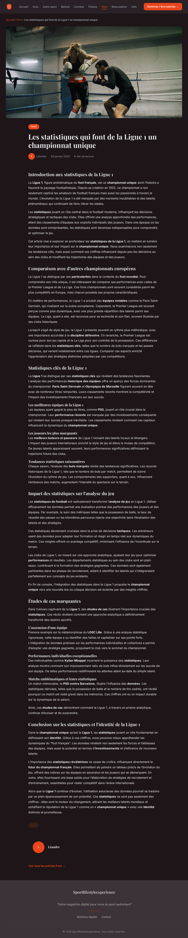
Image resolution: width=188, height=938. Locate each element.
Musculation (119, 6)
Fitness (92, 6)
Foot (104, 6)
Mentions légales (87, 916)
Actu (35, 6)
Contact (106, 916)
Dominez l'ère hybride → (163, 6)
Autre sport (50, 6)
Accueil (23, 6)
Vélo (134, 6)
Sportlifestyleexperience (94, 892)
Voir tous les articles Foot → (46, 866)
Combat (79, 6)
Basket (65, 6)
